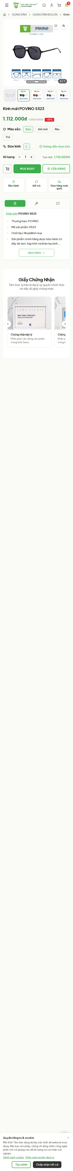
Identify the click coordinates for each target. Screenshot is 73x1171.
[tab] (10, 95)
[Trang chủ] (4, 14)
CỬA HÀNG (58, 168)
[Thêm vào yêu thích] (55, 25)
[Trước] (7, 324)
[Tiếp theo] (65, 324)
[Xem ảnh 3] (33, 81)
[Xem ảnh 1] (28, 81)
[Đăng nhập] (51, 5)
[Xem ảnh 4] (36, 81)
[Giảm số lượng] (19, 157)
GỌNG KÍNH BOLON (45, 14)
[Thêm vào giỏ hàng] (7, 168)
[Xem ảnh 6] (42, 81)
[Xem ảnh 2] (30, 81)
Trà (7, 137)
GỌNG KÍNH (19, 14)
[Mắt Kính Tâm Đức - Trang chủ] (25, 5)
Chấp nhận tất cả (47, 1164)
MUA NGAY (27, 168)
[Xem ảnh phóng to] (63, 25)
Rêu (57, 129)
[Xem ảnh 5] (40, 81)
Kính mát (12, 213)
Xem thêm (34, 252)
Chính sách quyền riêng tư (39, 1157)
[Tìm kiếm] (44, 5)
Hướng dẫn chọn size (56, 146)
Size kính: (14, 146)
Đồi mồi (43, 129)
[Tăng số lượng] (31, 157)
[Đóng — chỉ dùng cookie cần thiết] (68, 1137)
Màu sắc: (14, 129)
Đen (28, 129)
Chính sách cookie (13, 1157)
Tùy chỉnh (21, 1164)
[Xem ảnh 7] (44, 81)
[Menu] (6, 5)
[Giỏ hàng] (59, 5)
